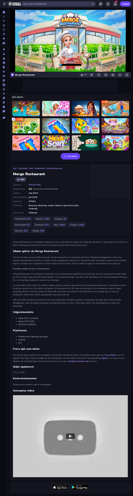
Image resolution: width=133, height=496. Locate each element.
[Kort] (4, 80)
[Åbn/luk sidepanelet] (4, 4)
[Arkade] (4, 54)
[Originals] (4, 34)
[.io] (4, 67)
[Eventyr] (4, 63)
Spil (14, 168)
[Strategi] (4, 102)
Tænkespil (23, 168)
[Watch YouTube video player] (70, 436)
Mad (31, 168)
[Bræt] (4, 58)
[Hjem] (4, 12)
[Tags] (4, 118)
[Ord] (4, 85)
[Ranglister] (4, 43)
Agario (104, 358)
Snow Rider (110, 355)
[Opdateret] (4, 29)
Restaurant (40, 168)
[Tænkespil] (4, 107)
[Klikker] (4, 71)
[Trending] (4, 25)
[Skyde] (4, 93)
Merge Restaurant (54, 168)
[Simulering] (4, 89)
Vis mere (72, 156)
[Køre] (4, 76)
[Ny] (4, 21)
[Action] (4, 49)
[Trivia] (4, 111)
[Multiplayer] (4, 38)
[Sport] (4, 98)
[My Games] (108, 3)
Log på (125, 3)
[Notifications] (115, 3)
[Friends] (100, 3)
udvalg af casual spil (78, 361)
